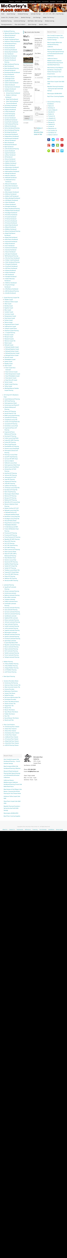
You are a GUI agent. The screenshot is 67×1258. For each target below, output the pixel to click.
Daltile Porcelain (9, 695)
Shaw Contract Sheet (10, 551)
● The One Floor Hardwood (12, 258)
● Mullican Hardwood (10, 194)
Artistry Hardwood (9, 48)
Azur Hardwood (8, 54)
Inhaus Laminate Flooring (11, 620)
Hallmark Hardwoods (10, 126)
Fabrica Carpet (8, 322)
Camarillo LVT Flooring (10, 417)
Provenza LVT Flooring (10, 533)
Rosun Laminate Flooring (11, 647)
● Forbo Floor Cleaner (10, 735)
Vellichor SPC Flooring (10, 578)
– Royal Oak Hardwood (11, 99)
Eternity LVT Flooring (10, 436)
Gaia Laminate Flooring (10, 610)
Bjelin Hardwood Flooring (11, 64)
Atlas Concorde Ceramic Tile (12, 687)
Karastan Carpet (8, 335)
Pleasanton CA (52, 128)
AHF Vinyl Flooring (9, 401)
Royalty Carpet (8, 363)
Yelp (41, 134)
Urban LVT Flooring (9, 576)
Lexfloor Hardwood (9, 155)
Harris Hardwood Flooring (11, 130)
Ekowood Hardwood (10, 107)
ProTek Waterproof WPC (11, 527)
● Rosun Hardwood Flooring (12, 231)
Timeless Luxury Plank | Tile (12, 570)
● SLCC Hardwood (9, 246)
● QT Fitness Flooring (10, 672)
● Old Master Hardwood (11, 200)
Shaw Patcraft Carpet (11, 380)
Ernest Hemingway (9, 114)
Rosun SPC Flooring (9, 541)
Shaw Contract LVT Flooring (12, 549)
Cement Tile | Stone (9, 693)
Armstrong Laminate (10, 593)
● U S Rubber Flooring (10, 670)
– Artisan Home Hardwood (12, 93)
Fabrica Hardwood (9, 116)
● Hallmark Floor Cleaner (11, 737)
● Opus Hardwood (9, 202)
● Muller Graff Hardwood (11, 196)
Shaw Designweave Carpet (12, 374)
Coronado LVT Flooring (10, 424)
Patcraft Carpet (8, 357)
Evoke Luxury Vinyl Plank (11, 438)
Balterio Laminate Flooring (11, 595)
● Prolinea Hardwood (10, 219)
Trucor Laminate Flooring (11, 655)
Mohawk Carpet (8, 345)
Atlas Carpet (7, 304)
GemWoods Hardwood (10, 120)
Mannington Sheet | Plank (11, 494)
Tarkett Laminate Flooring (11, 653)
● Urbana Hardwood (10, 270)
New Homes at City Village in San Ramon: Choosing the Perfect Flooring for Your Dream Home (13, 791)
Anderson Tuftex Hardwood (12, 41)
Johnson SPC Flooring (10, 475)
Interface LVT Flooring (10, 473)
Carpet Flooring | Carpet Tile (11, 297)
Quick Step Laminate (10, 640)
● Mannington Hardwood (11, 167)
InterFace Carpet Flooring (11, 330)
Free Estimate (45, 1)
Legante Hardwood (9, 153)
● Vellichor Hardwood (10, 283)
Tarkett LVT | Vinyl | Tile (10, 566)
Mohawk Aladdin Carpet (12, 347)
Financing (38, 1)
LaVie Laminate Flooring (11, 628)
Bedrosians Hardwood (10, 56)
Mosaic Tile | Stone (9, 710)
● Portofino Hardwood (10, 215)
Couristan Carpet (9, 314)
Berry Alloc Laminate (10, 597)
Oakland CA (51, 124)
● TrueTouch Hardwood (10, 266)
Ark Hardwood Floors (10, 43)
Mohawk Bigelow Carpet (12, 349)
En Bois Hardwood (9, 111)
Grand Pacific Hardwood (11, 122)
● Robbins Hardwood (10, 229)
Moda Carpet (8, 343)
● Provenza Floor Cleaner (11, 739)
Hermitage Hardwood (10, 132)
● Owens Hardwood (10, 204)
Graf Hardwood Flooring (11, 124)
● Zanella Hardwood (10, 293)
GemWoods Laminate (10, 616)
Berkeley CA (51, 108)
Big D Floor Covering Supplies (55, 96)
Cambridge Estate (9, 78)
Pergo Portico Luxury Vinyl (11, 523)
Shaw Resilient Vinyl (10, 558)
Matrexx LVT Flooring (10, 496)
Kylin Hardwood (8, 147)
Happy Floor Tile (8, 706)
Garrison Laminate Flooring (12, 612)
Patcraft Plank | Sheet (10, 520)
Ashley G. (39, 128)
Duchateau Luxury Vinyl (11, 426)
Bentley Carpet (8, 306)
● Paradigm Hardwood (10, 213)
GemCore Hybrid (9, 461)
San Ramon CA (52, 132)
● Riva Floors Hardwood (11, 239)
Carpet (26, 122)
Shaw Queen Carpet (10, 378)
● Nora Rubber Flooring (11, 666)
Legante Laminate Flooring (12, 630)
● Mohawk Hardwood (10, 177)
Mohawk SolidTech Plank (12, 514)
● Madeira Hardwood (10, 163)
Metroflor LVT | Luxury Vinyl (12, 502)
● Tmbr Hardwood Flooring (12, 262)
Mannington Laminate (10, 632)
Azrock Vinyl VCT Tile (10, 413)
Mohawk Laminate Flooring (12, 634)
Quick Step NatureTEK (11, 643)
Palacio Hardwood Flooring (12, 208)
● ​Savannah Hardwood (10, 241)
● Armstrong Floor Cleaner (11, 726)
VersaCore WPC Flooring (11, 580)
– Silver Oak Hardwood (11, 101)
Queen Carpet (8, 361)
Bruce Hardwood (9, 74)
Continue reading (27, 117)
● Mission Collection (10, 175)
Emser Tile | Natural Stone (11, 701)
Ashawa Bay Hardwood (10, 52)
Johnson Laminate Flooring (12, 622)
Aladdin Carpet (8, 299)
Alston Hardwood (9, 37)
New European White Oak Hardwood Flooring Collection (54, 44)
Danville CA (51, 112)
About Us (11, 1)
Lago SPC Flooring (9, 479)
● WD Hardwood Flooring (11, 291)
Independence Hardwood (11, 136)
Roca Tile (6, 716)
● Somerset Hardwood (10, 248)
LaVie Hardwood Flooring (11, 149)
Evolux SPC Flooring (10, 442)
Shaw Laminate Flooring (11, 649)
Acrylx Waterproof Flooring (12, 399)
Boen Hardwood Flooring (11, 68)
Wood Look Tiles (9, 720)
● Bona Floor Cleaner (10, 731)
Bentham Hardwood (10, 58)
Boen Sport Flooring (9, 676)
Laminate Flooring (9, 585)
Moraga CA (51, 122)
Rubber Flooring (8, 661)
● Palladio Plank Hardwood (12, 210)
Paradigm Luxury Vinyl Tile (11, 518)
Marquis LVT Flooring (10, 498)
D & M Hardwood (9, 91)
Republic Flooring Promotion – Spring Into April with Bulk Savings (55, 88)
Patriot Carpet (8, 382)
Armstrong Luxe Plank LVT (11, 405)
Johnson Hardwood (10, 140)
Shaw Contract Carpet (11, 372)
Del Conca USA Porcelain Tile (12, 697)
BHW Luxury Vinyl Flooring (11, 415)
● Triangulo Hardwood (10, 264)
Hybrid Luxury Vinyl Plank (11, 467)
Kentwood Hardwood (10, 144)
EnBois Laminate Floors (11, 601)
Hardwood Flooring (9, 31)
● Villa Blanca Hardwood (11, 289)
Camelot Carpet (8, 312)
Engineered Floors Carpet (11, 324)
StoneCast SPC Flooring (11, 562)
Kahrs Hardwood (9, 142)
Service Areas (60, 1)
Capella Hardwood (9, 81)
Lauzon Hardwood (9, 151)
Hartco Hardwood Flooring (12, 128)
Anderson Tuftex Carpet (11, 302)
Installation (52, 1)
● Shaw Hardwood (9, 243)
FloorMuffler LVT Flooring (11, 446)
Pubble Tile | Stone (9, 714)
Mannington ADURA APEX (54, 93)
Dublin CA (51, 114)
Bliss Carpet (7, 310)
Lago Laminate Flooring (11, 624)
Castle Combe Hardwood (11, 83)
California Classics (9, 76)
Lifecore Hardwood (9, 159)
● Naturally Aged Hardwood (12, 198)
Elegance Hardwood (10, 109)
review (36, 130)
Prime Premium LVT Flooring (12, 537)
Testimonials (25, 1)
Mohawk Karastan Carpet (12, 353)
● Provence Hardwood (10, 221)
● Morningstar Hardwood (11, 192)
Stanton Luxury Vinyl (10, 560)
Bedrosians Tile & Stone (11, 691)
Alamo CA (51, 106)
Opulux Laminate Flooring (11, 636)
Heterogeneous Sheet (10, 403)
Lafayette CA (51, 118)
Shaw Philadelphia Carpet (12, 376)
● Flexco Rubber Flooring (11, 664)
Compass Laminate (9, 599)
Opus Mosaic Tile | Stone (11, 712)
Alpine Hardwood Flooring (11, 33)
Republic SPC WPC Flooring (12, 539)
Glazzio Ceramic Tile (9, 703)
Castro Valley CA (52, 110)
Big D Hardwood (9, 66)
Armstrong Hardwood (10, 50)
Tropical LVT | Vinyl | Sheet (11, 572)
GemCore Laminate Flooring (12, 614)
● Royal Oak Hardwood (10, 237)
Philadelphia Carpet (9, 359)
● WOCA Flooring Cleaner (11, 745)
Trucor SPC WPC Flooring (11, 574)
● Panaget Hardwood (10, 206)
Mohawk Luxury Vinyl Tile (11, 510)
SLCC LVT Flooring (9, 543)
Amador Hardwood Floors (11, 39)
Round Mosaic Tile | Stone (11, 718)
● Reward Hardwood (10, 227)
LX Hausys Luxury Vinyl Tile (11, 487)
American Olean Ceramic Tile (12, 685)
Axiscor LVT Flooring (10, 411)
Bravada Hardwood (9, 70)
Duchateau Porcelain (10, 699)
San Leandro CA (52, 130)
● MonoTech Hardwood (10, 186)
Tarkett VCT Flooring (10, 568)
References (32, 1)
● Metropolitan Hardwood (11, 171)
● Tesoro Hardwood (9, 252)
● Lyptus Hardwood (9, 161)
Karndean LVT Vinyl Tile (10, 490)
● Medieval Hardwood (10, 169)
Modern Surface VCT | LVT (11, 508)
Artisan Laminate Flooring (11, 591)
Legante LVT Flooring (10, 481)
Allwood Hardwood (9, 35)
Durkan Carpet (8, 320)
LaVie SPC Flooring (9, 483)
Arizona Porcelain (9, 689)
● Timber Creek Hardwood (11, 260)
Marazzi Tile (7, 708)
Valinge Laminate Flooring (11, 657)
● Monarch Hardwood (10, 184)
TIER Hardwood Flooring (11, 256)
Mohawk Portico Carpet (11, 355)
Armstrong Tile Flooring (11, 683)
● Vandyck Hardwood (10, 276)
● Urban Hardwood (9, 272)
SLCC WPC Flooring (9, 547)
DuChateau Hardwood (10, 105)
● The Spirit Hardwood (10, 254)
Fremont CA (51, 116)
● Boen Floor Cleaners (10, 729)
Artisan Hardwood (9, 45)
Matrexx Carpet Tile (9, 341)
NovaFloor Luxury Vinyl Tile (12, 516)
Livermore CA (52, 120)
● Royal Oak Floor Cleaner (11, 741)
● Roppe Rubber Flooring (11, 668)
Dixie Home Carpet (9, 318)
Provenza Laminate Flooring (12, 638)
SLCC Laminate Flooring (11, 651)
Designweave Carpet (10, 316)
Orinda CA (51, 126)
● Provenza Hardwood (10, 223)
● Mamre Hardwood (10, 165)
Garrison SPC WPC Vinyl (11, 459)
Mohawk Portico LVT (11, 512)
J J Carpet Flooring (9, 332)
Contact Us (17, 1)
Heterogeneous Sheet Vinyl (12, 465)
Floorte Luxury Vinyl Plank (11, 448)
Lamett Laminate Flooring (11, 626)
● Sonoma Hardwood (10, 250)
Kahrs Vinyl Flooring (10, 492)
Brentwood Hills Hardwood (12, 72)
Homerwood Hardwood (11, 134)
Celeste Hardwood (9, 85)
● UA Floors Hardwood (10, 268)
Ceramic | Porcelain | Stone (11, 681)
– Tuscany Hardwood (11, 103)
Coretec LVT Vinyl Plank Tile (12, 421)
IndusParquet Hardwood (11, 138)
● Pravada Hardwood (10, 217)
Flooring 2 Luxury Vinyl (10, 454)
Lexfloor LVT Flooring (10, 485)
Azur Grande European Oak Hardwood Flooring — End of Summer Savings (55, 37)
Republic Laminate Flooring (12, 645)
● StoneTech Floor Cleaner (11, 743)
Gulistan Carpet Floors (10, 328)
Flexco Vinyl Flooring (10, 444)
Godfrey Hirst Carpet (10, 326)
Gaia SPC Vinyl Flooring (10, 457)
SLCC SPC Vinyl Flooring (11, 545)
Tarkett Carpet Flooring (10, 384)
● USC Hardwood (9, 274)
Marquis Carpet (8, 337)
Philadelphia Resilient (10, 525)
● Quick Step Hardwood (11, 225)
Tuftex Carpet (8, 386)
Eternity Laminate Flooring (11, 607)
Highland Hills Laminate (11, 618)
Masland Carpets (9, 339)
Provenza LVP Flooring (10, 535)
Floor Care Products (9, 724)
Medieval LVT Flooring (10, 500)
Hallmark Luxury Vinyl (10, 463)
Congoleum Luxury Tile (10, 419)
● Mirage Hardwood (10, 173)
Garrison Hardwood (10, 118)
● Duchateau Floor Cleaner (11, 733)
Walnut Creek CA (53, 135)
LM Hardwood (8, 157)
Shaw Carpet (8, 365)
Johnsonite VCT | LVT (10, 477)
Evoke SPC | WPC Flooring (11, 440)
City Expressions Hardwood (12, 87)
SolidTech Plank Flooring (11, 564)
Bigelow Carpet (8, 308)
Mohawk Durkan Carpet (12, 351)
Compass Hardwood (10, 89)
